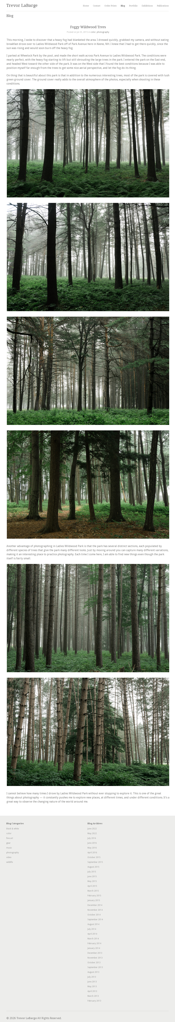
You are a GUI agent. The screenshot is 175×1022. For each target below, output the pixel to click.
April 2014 (92, 934)
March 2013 (93, 996)
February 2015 (94, 895)
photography (103, 32)
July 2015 (92, 872)
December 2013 (95, 953)
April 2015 (92, 886)
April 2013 (92, 991)
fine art (9, 838)
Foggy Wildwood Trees (88, 27)
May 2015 (92, 881)
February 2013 (94, 1001)
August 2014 (93, 924)
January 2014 (94, 948)
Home (86, 6)
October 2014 (94, 915)
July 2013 (92, 977)
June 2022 (92, 828)
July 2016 (92, 838)
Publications (163, 6)
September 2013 (95, 967)
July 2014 (92, 929)
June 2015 (92, 876)
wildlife (9, 862)
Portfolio (133, 6)
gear (8, 843)
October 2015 (94, 857)
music (9, 848)
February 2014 (94, 943)
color (93, 32)
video (8, 857)
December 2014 (95, 905)
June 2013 (92, 981)
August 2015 (93, 867)
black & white (12, 828)
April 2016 (92, 852)
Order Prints (110, 6)
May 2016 (92, 848)
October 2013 (94, 962)
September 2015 (95, 862)
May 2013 (92, 986)
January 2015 (94, 900)
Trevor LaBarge (22, 5)
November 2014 (95, 910)
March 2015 (93, 891)
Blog (123, 6)
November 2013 (95, 958)
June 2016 (92, 843)
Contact (96, 6)
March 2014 (93, 938)
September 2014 (95, 919)
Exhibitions (147, 6)
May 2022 (92, 833)
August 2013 (93, 972)
